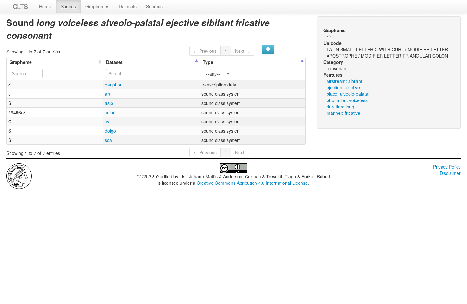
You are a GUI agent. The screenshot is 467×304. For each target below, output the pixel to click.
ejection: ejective (343, 87)
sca (108, 140)
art (107, 94)
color (110, 112)
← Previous (205, 51)
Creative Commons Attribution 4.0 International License (252, 183)
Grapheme (21, 62)
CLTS (20, 6)
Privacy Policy (447, 166)
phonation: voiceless (347, 100)
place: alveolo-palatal (348, 94)
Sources (154, 6)
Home (45, 6)
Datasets (128, 6)
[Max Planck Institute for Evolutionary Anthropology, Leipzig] (19, 175)
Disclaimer (450, 173)
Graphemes (97, 6)
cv (107, 121)
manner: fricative (343, 113)
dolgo (110, 131)
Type (208, 62)
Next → (242, 51)
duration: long (340, 106)
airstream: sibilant (344, 81)
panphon (114, 84)
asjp (109, 103)
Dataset (114, 62)
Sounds (68, 6)
